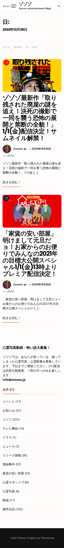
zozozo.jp (19, 148)
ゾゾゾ (25, 4)
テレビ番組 (10, 428)
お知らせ (9, 410)
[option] (32, 541)
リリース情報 (12, 455)
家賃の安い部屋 (13, 473)
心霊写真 (9, 491)
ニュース (9, 446)
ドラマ (7, 437)
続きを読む (10, 182)
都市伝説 (9, 509)
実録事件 (9, 464)
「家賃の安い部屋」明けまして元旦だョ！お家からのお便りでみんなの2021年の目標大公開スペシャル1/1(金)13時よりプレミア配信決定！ (30, 253)
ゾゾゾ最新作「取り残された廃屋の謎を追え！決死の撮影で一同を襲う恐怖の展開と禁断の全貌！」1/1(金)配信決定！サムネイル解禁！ (30, 117)
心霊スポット (12, 482)
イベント (9, 401)
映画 (6, 500)
